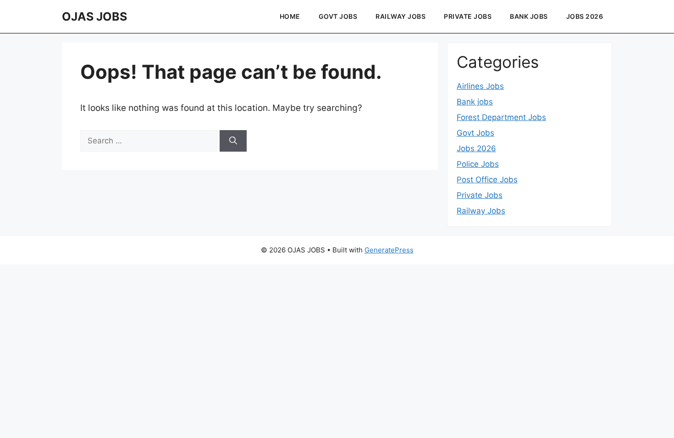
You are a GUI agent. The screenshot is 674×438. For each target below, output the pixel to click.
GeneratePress (389, 250)
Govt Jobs (338, 16)
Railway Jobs (400, 16)
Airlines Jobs (480, 86)
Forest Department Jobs (501, 117)
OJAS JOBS (94, 16)
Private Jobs (468, 16)
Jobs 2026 (584, 16)
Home (290, 16)
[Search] (233, 141)
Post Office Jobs (487, 179)
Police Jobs (478, 164)
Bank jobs (529, 16)
